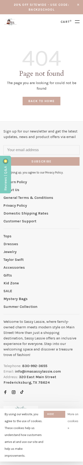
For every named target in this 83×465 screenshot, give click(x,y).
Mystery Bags (15, 299)
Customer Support (19, 221)
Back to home (41, 101)
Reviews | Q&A (5, 178)
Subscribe (41, 161)
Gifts (7, 275)
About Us (11, 190)
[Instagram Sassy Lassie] (13, 392)
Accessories (14, 267)
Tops (7, 236)
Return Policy (15, 182)
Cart (66, 22)
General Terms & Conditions (28, 197)
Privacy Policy (15, 205)
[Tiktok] (22, 392)
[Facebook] (5, 392)
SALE (7, 291)
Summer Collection (20, 306)
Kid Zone (11, 283)
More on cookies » (73, 421)
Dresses (10, 244)
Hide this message (54, 415)
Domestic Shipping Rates (25, 213)
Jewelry (10, 252)
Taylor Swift (13, 259)
